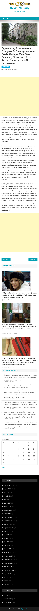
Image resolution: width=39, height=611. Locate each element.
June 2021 (7, 581)
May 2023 (7, 499)
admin (15, 69)
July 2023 (6, 492)
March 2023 (7, 506)
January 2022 (8, 556)
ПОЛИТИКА (6, 66)
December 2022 (8, 517)
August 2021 (7, 574)
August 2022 (7, 531)
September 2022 (9, 528)
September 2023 (9, 485)
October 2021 (8, 566)
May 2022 (7, 542)
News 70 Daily (19, 8)
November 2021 (8, 563)
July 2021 (6, 577)
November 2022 (8, 521)
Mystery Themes (25, 609)
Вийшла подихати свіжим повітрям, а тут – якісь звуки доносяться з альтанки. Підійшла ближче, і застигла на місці (33, 260)
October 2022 (8, 524)
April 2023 (7, 503)
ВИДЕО (6, 595)
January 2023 (8, 514)
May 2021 (7, 584)
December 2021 (8, 559)
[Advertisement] (19, 96)
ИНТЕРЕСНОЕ (8, 599)
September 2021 (9, 570)
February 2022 (8, 552)
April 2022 (7, 545)
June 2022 (7, 538)
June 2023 (7, 496)
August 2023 (7, 489)
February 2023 (8, 510)
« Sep (3, 467)
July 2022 (6, 535)
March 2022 (7, 549)
